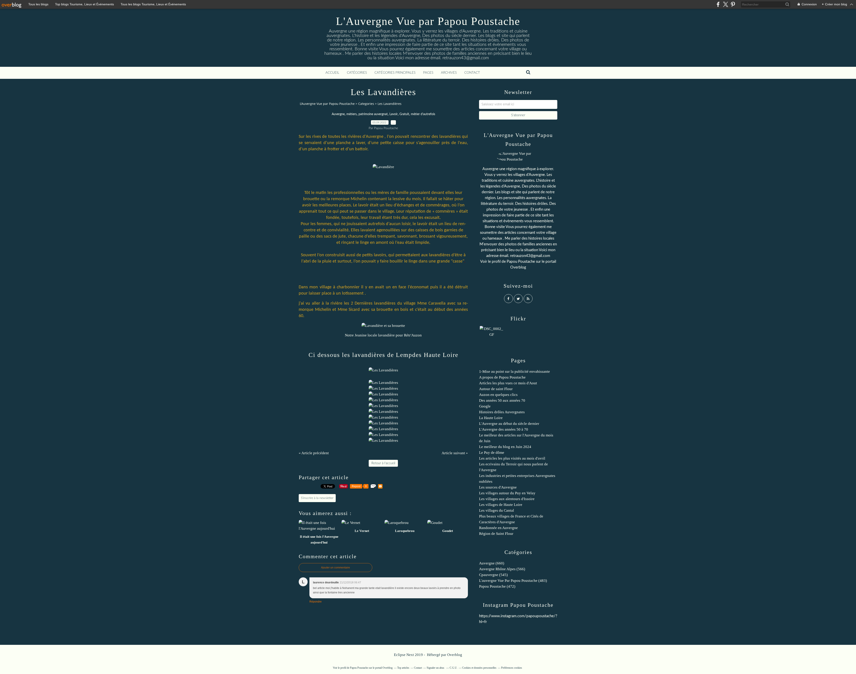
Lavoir (393, 114)
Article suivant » (455, 453)
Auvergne (338, 114)
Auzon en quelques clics (498, 395)
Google (485, 406)
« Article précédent (314, 453)
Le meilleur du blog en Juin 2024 (505, 447)
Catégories (357, 72)
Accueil (332, 72)
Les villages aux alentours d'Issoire (507, 499)
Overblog (454, 655)
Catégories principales (395, 72)
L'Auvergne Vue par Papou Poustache (428, 21)
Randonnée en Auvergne (498, 528)
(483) (513, 580)
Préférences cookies (511, 667)
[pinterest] (733, 4)
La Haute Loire (491, 418)
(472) (497, 586)
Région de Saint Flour (496, 533)
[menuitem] (332, 73)
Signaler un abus (436, 667)
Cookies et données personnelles (479, 667)
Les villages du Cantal (496, 510)
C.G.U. (453, 667)
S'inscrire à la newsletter (317, 498)
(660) (491, 563)
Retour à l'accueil (383, 463)
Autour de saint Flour (496, 389)
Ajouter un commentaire (335, 567)
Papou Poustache (521, 261)
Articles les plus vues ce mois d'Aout (508, 383)
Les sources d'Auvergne (498, 487)
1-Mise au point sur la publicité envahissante (514, 371)
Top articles (403, 667)
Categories (366, 104)
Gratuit (404, 114)
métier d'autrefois (423, 114)
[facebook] (718, 4)
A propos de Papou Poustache (502, 377)
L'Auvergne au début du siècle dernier (509, 424)
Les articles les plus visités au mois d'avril (512, 458)
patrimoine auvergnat (373, 114)
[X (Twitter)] (725, 4)
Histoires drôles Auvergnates (502, 412)
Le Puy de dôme (491, 452)
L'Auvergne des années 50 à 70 (503, 429)
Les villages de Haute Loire (500, 505)
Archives (449, 72)
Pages (428, 72)
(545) (493, 575)
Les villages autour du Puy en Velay (507, 493)
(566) (502, 569)
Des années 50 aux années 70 (502, 400)
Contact (472, 72)
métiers (351, 114)
